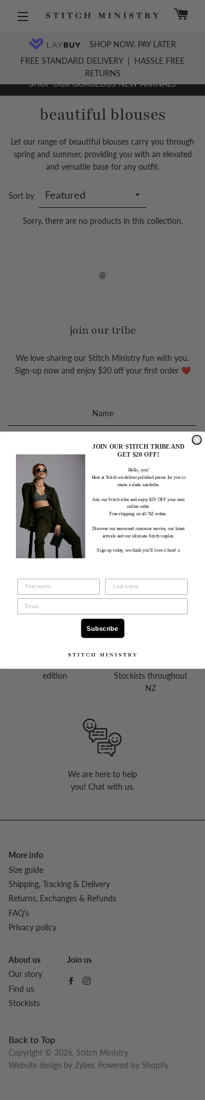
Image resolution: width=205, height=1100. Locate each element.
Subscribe (102, 628)
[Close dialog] (197, 439)
